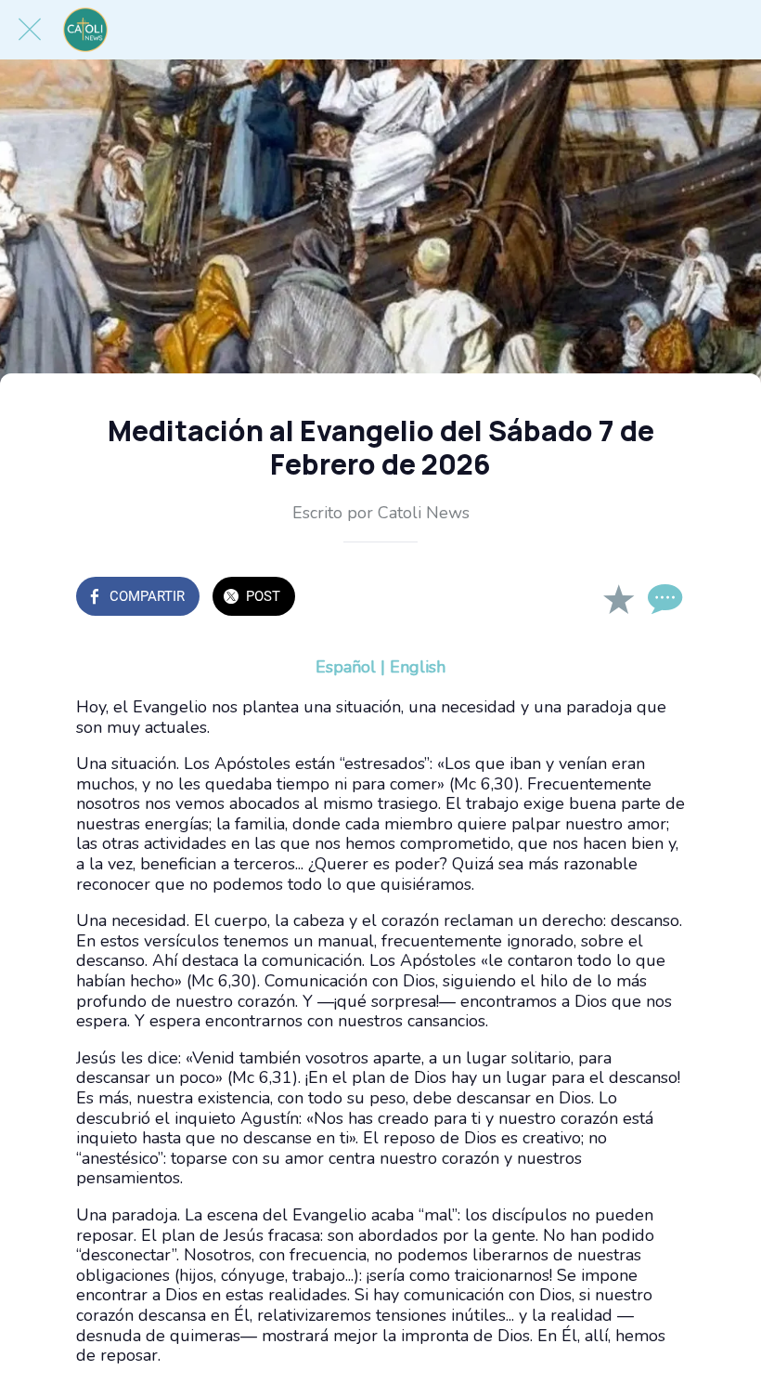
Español (346, 667)
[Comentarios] (662, 598)
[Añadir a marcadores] (618, 598)
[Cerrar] (30, 30)
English (417, 667)
